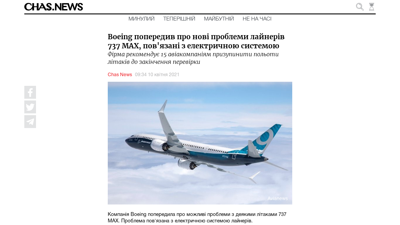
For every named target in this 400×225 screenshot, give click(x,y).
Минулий (142, 19)
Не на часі (257, 19)
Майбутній (219, 19)
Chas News (120, 75)
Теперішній (179, 19)
